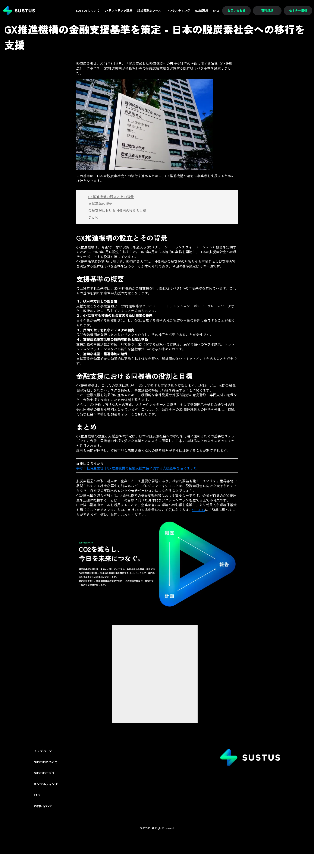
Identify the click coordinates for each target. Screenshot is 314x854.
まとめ (93, 217)
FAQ (37, 795)
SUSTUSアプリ (44, 773)
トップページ (43, 751)
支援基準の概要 (100, 203)
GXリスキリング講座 (118, 11)
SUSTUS (198, 509)
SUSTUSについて (46, 762)
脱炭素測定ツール (149, 11)
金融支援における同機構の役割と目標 (117, 210)
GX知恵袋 (201, 11)
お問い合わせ (43, 806)
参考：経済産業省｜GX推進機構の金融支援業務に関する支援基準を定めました (136, 468)
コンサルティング (46, 784)
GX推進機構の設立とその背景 (111, 196)
